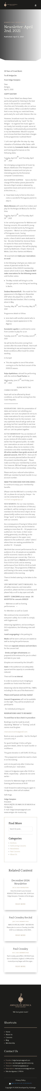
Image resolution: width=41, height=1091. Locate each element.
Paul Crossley (20, 948)
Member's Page (9, 22)
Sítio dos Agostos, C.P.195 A (14, 1071)
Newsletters (20, 22)
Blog (7, 1040)
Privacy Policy (20, 1080)
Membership (10, 1043)
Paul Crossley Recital (20, 917)
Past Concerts (15, 851)
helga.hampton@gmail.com (21, 1060)
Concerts (9, 1037)
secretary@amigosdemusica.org (23, 1063)
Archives (13, 843)
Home (8, 1032)
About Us (13, 854)
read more (21, 904)
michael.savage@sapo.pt (13, 500)
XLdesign (32, 1088)
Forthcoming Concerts (18, 846)
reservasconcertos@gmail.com (15, 732)
